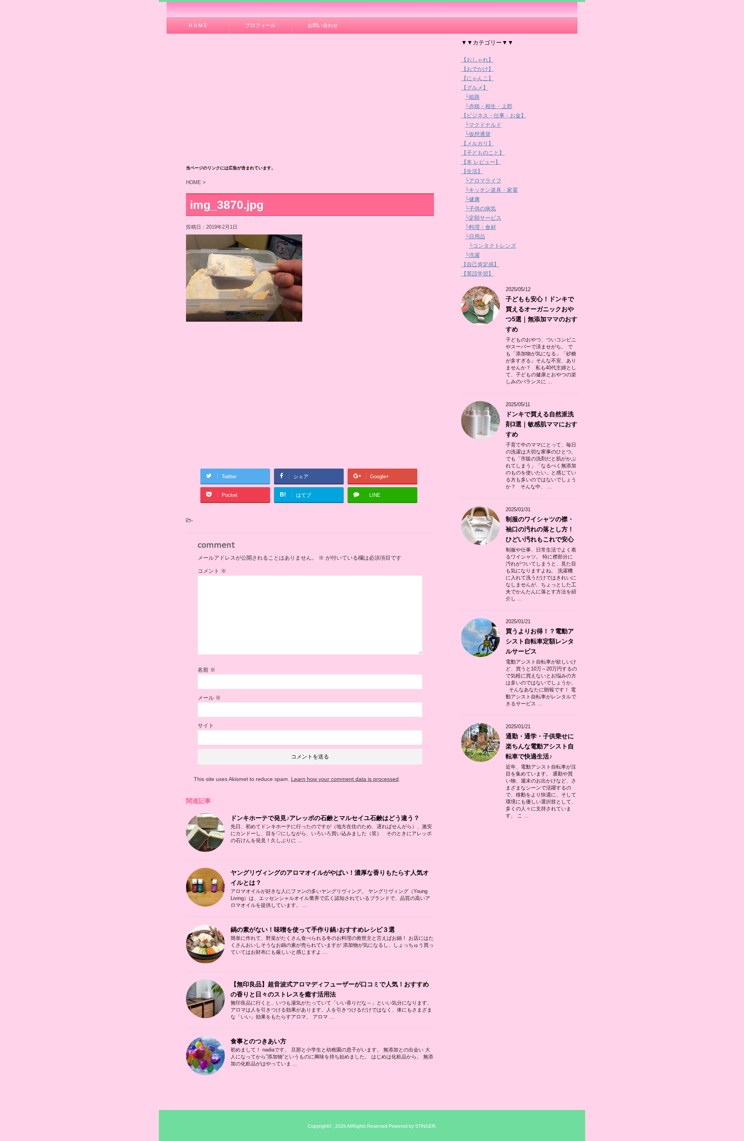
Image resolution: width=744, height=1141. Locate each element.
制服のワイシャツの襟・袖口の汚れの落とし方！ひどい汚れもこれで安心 (540, 529)
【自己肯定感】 (480, 264)
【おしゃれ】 (477, 60)
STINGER (425, 1126)
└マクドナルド (483, 125)
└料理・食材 (480, 227)
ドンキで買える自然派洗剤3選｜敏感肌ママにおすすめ (541, 424)
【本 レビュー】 (481, 162)
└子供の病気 (480, 208)
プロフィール (260, 25)
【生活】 (472, 171)
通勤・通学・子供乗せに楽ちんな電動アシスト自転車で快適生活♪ (540, 746)
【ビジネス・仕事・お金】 (493, 115)
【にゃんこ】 (477, 78)
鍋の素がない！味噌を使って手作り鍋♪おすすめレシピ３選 (313, 929)
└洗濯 (472, 255)
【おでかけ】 (477, 69)
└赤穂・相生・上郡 (488, 106)
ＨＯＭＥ (198, 25)
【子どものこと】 (483, 153)
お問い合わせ (323, 25)
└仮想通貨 (478, 134)
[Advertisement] (310, 103)
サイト (206, 725)
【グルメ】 (474, 87)
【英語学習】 (477, 274)
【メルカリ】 (477, 143)
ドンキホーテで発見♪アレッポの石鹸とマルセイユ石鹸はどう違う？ (325, 818)
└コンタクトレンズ (492, 246)
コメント (212, 571)
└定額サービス (483, 218)
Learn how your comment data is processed (345, 779)
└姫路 (472, 97)
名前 (206, 670)
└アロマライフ (483, 181)
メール (209, 698)
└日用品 (475, 236)
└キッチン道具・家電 (491, 190)
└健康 (472, 199)
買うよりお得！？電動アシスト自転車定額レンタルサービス (540, 641)
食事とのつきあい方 (258, 1041)
